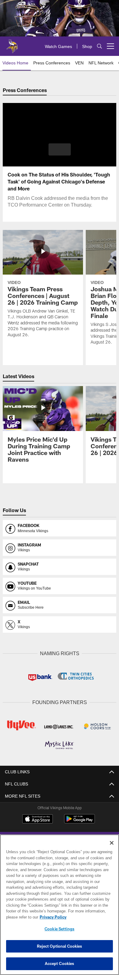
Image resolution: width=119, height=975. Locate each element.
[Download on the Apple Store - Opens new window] (37, 818)
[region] (59, 904)
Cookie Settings (59, 928)
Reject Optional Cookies (59, 946)
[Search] (99, 46)
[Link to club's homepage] (12, 44)
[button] (59, 149)
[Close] (111, 843)
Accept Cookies (59, 963)
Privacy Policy (51, 917)
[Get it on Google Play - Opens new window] (79, 820)
